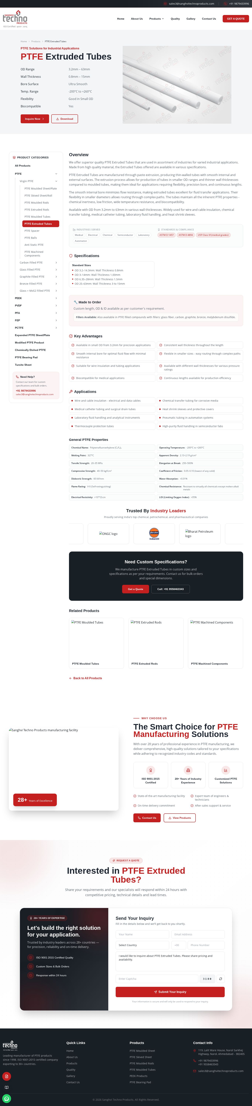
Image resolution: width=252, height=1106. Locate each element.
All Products (22, 165)
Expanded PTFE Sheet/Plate (32, 335)
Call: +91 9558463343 (170, 589)
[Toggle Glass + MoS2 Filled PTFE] (56, 290)
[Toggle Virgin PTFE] (56, 181)
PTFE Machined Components (34, 253)
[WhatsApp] (6, 1098)
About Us (137, 18)
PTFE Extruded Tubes (38, 223)
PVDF (18, 305)
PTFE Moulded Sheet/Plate (41, 188)
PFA (17, 312)
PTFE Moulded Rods (37, 202)
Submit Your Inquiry (172, 991)
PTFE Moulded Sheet (142, 1051)
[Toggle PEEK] (56, 298)
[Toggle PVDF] (56, 305)
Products (155, 18)
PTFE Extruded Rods (37, 209)
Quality (175, 18)
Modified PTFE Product (29, 342)
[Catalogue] (6, 1087)
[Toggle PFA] (56, 313)
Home (120, 18)
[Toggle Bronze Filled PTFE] (56, 283)
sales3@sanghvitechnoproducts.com (34, 394)
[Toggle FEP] (56, 320)
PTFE (18, 173)
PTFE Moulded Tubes (37, 216)
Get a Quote (135, 589)
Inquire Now (32, 118)
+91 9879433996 (26, 390)
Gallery (191, 18)
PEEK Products (138, 1076)
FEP (17, 320)
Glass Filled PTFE (30, 269)
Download (67, 118)
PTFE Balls (31, 237)
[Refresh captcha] (221, 979)
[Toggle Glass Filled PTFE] (56, 269)
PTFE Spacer (32, 230)
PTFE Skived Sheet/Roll (38, 195)
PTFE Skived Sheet (141, 1057)
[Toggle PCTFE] (56, 327)
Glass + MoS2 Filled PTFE (35, 290)
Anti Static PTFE (34, 245)
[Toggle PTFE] (56, 173)
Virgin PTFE (26, 181)
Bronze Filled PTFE (31, 283)
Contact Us (209, 18)
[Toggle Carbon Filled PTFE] (56, 262)
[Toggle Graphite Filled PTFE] (56, 276)
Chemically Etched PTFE (30, 349)
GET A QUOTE (236, 18)
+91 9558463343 (208, 1064)
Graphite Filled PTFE (32, 276)
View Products (182, 817)
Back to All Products (87, 678)
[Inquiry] (6, 1076)
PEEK (18, 298)
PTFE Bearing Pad (26, 357)
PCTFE (19, 327)
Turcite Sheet (23, 364)
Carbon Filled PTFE (31, 262)
